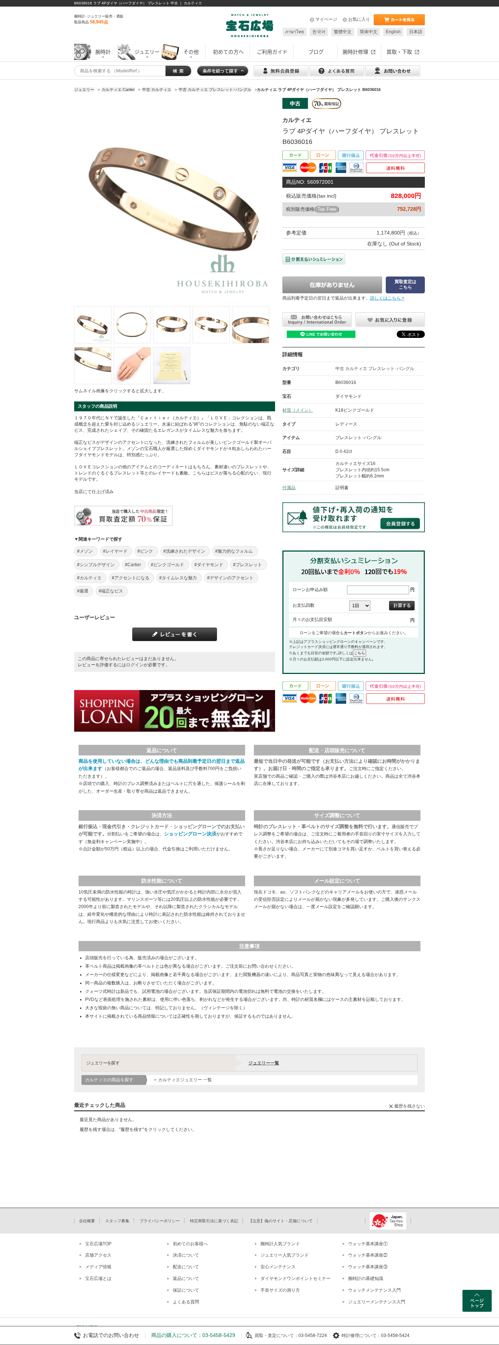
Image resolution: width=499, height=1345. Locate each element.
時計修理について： (361, 1335)
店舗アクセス (98, 1255)
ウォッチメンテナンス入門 (374, 1290)
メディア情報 (98, 1266)
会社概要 (87, 1221)
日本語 (415, 31)
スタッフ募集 (117, 1221)
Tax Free (326, 209)
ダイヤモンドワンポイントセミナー (295, 1278)
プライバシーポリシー (160, 1221)
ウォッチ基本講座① (368, 1243)
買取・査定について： (276, 1335)
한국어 (318, 31)
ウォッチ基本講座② (368, 1255)
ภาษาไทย (294, 31)
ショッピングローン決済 (190, 834)
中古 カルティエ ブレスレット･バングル (374, 368)
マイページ (326, 19)
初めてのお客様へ (190, 1243)
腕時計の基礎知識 (365, 1278)
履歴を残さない (409, 1106)
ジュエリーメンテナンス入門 (376, 1301)
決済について (186, 1255)
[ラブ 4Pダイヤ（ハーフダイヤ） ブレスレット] (93, 324)
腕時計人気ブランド (280, 1243)
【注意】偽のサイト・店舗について (280, 1221)
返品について (186, 1278)
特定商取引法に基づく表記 (214, 1221)
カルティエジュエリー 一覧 (185, 1079)
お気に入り (359, 19)
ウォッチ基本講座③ (368, 1266)
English (393, 31)
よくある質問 (186, 1301)
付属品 (289, 487)
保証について (186, 1290)
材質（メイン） (297, 410)
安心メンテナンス (278, 1266)
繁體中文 (342, 31)
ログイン (135, 664)
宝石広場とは (98, 1278)
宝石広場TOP (98, 1243)
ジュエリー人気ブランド (284, 1255)
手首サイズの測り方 (280, 1290)
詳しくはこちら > (387, 298)
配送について (186, 1266)
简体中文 (368, 31)
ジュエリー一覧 (263, 1063)
